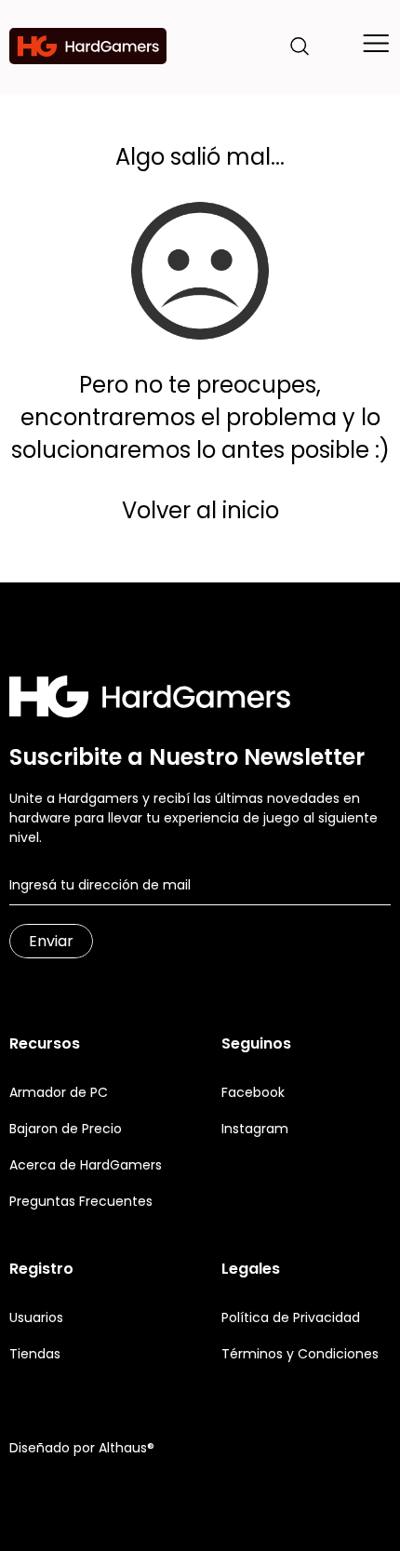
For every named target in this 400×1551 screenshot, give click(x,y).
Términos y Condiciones (300, 1353)
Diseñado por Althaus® (81, 1447)
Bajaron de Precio (65, 1128)
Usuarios (36, 1317)
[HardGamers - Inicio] (88, 46)
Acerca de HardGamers (85, 1165)
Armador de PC (58, 1092)
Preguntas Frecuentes (81, 1201)
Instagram (254, 1128)
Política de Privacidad (290, 1317)
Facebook (253, 1092)
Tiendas (34, 1353)
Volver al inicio (200, 510)
